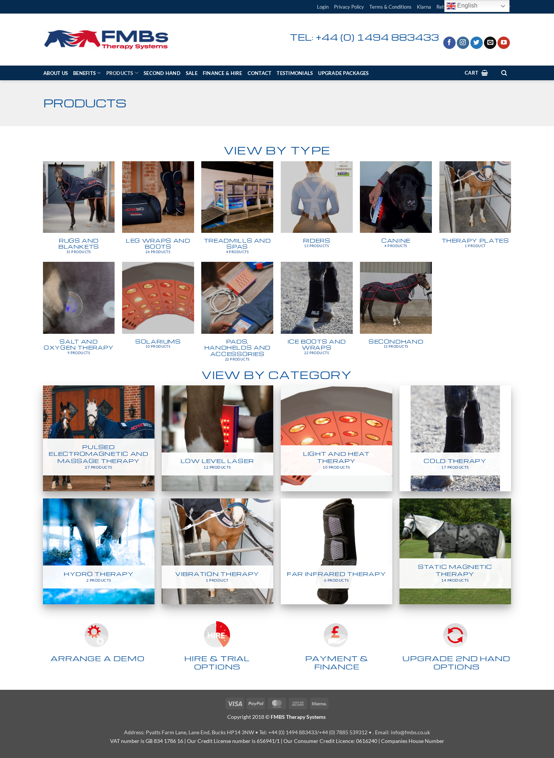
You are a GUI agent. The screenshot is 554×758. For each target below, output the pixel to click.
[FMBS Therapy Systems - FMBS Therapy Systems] (106, 39)
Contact (260, 73)
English (466, 5)
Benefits (84, 73)
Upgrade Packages (343, 73)
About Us (55, 73)
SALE (191, 73)
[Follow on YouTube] (503, 43)
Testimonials (295, 73)
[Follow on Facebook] (449, 43)
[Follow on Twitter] (476, 43)
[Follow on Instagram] (463, 43)
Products (119, 73)
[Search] (504, 73)
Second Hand (162, 73)
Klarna (424, 7)
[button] (323, 7)
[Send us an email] (490, 43)
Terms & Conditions (390, 7)
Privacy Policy (349, 7)
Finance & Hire (222, 73)
